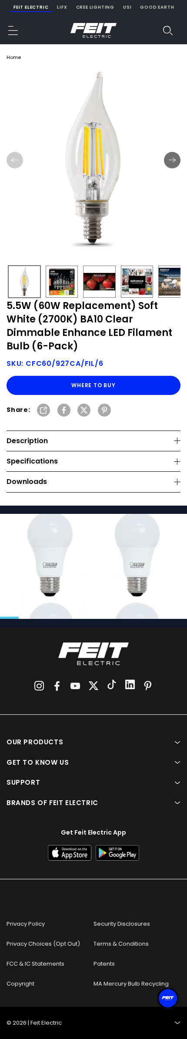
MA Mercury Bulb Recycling (131, 984)
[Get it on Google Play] (117, 853)
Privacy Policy (26, 924)
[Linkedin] (130, 685)
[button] (13, 30)
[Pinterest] (148, 685)
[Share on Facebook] (63, 411)
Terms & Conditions (121, 944)
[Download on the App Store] (69, 853)
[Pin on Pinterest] (104, 411)
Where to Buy (93, 385)
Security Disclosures (122, 924)
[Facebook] (57, 685)
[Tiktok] (112, 685)
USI (127, 7)
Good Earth (157, 7)
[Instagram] (39, 685)
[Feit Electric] (93, 30)
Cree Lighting (95, 7)
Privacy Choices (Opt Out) (43, 944)
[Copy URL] (43, 411)
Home (14, 57)
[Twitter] (93, 685)
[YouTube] (75, 685)
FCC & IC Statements (35, 964)
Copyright (20, 984)
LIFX (62, 7)
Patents (104, 964)
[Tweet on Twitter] (83, 411)
